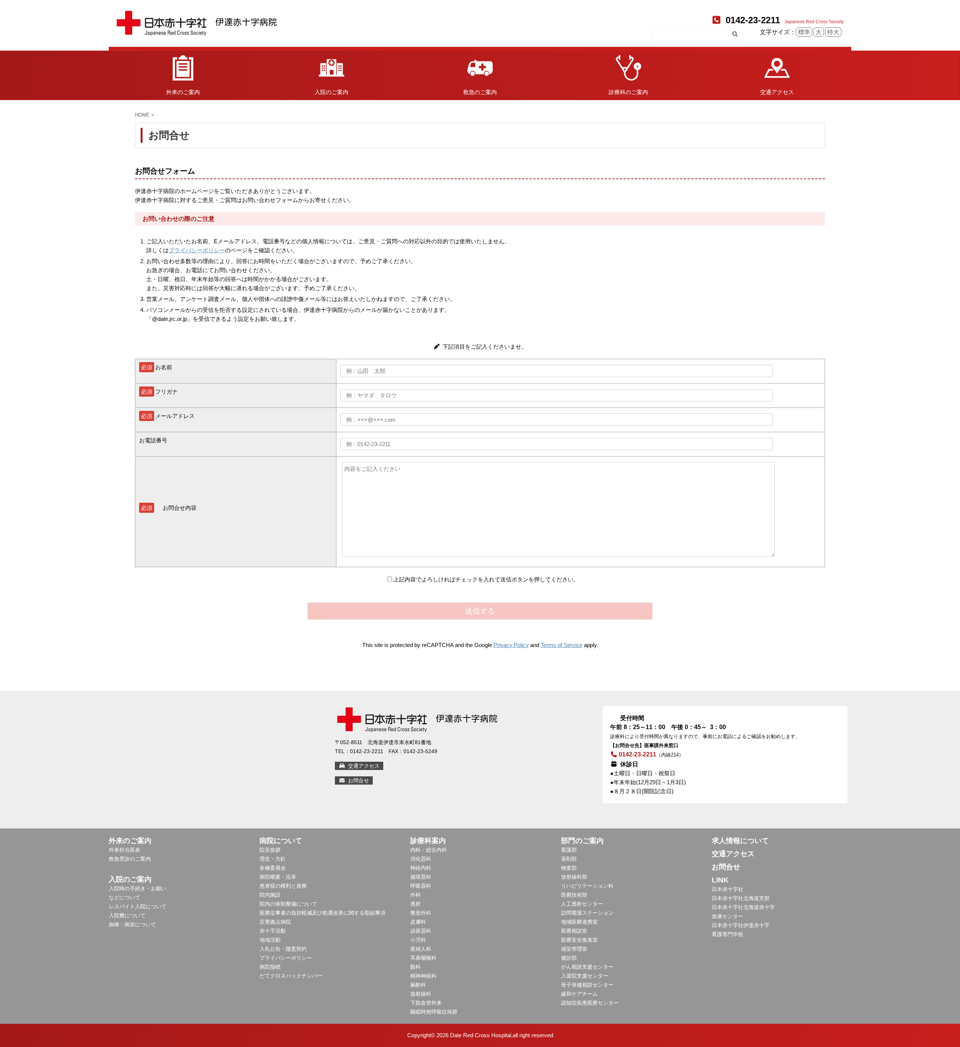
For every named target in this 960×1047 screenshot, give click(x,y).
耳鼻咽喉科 (423, 958)
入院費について (127, 915)
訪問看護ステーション (587, 913)
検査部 (569, 868)
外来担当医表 (124, 850)
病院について (281, 841)
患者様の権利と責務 (283, 886)
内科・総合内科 (428, 850)
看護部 (569, 850)
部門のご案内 (582, 841)
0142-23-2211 (751, 20)
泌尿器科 (420, 931)
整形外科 (420, 913)
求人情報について (740, 841)
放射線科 (420, 994)
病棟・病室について (132, 924)
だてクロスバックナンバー (291, 976)
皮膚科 (418, 922)
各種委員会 (273, 868)
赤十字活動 (273, 931)
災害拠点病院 (275, 922)
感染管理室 (574, 949)
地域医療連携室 (579, 922)
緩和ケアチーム (579, 994)
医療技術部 (574, 895)
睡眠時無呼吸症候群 (434, 1012)
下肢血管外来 (426, 1003)
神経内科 (420, 868)
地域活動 (270, 940)
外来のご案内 (183, 92)
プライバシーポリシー (197, 250)
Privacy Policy (511, 645)
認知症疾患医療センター (590, 1003)
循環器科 (420, 877)
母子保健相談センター (587, 985)
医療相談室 (574, 931)
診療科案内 (428, 841)
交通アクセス (777, 92)
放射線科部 (574, 877)
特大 (833, 32)
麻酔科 (418, 985)
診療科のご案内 (628, 92)
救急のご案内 (480, 92)
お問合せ (357, 780)
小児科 (418, 940)
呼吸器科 (420, 886)
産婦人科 (420, 949)
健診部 (569, 958)
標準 (804, 32)
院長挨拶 (270, 850)
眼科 (415, 967)
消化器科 (420, 859)
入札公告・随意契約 (283, 949)
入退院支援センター (584, 976)
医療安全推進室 (579, 940)
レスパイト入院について (137, 906)
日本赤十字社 (727, 889)
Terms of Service (561, 645)
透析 (415, 904)
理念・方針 (273, 859)
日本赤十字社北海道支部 (741, 898)
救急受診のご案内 (130, 859)
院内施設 (270, 895)
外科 (415, 895)
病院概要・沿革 (278, 877)
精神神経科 (423, 976)
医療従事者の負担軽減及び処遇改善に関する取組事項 (323, 913)
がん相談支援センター (587, 967)
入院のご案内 (331, 92)
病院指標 (270, 967)
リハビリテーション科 (587, 886)
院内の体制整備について (288, 904)
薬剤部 (569, 859)
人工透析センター (582, 904)
